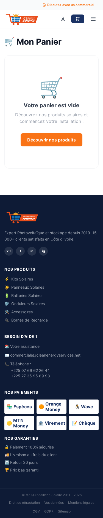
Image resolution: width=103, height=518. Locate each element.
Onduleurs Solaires (24, 303)
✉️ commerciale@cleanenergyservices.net (42, 355)
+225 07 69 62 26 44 (30, 370)
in (31, 251)
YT (8, 251)
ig (43, 251)
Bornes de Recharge (26, 320)
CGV (36, 511)
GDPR (49, 511)
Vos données (54, 502)
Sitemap (64, 511)
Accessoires (18, 311)
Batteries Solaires (23, 295)
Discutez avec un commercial (70, 5)
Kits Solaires (18, 279)
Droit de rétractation (24, 502)
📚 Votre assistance (22, 346)
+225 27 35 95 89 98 (30, 376)
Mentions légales (81, 502)
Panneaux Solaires (24, 287)
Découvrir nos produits (51, 140)
